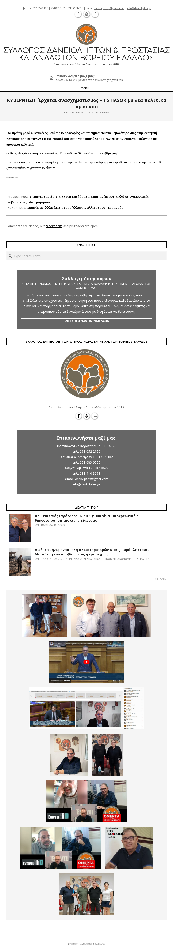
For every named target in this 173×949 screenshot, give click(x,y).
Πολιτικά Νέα (141, 559)
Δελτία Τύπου (92, 559)
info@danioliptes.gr (139, 8)
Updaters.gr (99, 943)
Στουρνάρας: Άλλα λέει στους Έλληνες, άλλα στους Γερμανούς (73, 207)
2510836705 (58, 8)
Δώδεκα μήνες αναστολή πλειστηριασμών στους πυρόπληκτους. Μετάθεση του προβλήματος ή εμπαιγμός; (92, 551)
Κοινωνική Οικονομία (116, 559)
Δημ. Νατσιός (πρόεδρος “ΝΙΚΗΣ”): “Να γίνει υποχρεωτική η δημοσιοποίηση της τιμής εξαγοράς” (86, 518)
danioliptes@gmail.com (91, 479)
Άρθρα (104, 112)
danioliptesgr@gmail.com (109, 8)
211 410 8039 (90, 473)
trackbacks (54, 226)
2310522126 (40, 8)
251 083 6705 (90, 462)
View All (160, 579)
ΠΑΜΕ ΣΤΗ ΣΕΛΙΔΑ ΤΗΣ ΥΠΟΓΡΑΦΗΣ (87, 321)
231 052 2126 (90, 451)
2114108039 (75, 8)
